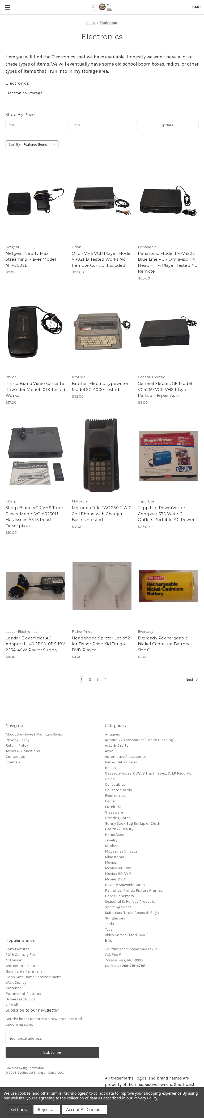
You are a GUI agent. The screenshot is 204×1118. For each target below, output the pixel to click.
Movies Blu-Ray (118, 868)
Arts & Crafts (117, 745)
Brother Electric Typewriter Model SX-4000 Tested (100, 386)
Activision (14, 960)
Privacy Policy (17, 740)
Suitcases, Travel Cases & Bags (132, 912)
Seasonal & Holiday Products (130, 901)
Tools (109, 924)
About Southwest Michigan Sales (34, 734)
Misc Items (114, 857)
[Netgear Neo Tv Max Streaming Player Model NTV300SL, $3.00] (35, 201)
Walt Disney (16, 982)
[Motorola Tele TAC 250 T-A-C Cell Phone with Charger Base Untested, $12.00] (102, 456)
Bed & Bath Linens (121, 762)
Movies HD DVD (118, 873)
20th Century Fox (21, 954)
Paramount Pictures (23, 993)
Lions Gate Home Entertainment (33, 977)
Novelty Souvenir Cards (125, 885)
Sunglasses (115, 918)
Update (167, 125)
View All (12, 1005)
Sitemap (13, 762)
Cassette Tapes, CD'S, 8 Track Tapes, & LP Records (148, 773)
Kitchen (111, 846)
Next (189, 679)
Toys (109, 929)
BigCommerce (33, 1068)
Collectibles (115, 784)
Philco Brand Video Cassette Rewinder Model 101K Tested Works (35, 389)
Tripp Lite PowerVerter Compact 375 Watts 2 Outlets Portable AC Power (166, 513)
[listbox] (40, 145)
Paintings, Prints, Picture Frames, (134, 890)
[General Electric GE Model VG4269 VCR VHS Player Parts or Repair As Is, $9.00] (168, 332)
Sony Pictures (17, 949)
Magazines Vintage (121, 851)
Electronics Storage (24, 93)
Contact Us (15, 756)
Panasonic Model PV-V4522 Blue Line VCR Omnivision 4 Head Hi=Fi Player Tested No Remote (168, 262)
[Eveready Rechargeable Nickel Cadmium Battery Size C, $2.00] (168, 586)
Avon (109, 751)
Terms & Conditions (23, 751)
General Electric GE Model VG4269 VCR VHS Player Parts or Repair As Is (165, 389)
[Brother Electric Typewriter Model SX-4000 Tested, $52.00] (102, 332)
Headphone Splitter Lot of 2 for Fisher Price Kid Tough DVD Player (101, 643)
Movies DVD (115, 879)
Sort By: (15, 145)
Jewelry (111, 840)
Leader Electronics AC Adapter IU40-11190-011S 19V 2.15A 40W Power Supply (35, 643)
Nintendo (14, 988)
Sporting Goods (118, 907)
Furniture (113, 807)
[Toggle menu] (7, 7)
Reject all (47, 1109)
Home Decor (115, 834)
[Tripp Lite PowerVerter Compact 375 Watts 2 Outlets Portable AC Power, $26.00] (168, 456)
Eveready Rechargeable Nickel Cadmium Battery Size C (163, 643)
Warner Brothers (20, 966)
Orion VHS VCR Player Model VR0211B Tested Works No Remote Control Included (102, 259)
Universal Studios (21, 999)
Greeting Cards (118, 818)
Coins (110, 779)
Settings (18, 1109)
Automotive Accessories (125, 756)
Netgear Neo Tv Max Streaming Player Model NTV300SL (31, 259)
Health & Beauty (119, 829)
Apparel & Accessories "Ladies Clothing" (139, 740)
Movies (111, 862)
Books (110, 768)
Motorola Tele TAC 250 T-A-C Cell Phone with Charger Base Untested (102, 513)
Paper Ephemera (119, 896)
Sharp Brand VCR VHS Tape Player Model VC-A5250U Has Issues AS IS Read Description (34, 516)
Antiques (112, 734)
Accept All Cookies (84, 1109)
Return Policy (17, 745)
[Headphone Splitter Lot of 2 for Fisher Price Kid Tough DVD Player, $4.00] (102, 586)
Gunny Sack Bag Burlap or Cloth (132, 823)
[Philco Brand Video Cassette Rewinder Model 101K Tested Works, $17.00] (35, 332)
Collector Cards (118, 790)
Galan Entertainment (24, 971)
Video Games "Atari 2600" (126, 935)
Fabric (110, 801)
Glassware (114, 812)
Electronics (115, 795)
